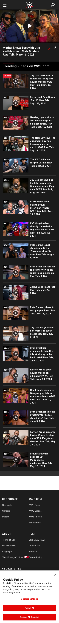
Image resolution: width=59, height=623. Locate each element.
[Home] (30, 4)
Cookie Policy (35, 557)
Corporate (7, 505)
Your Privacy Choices (8, 557)
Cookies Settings (29, 599)
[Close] (55, 574)
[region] (29, 596)
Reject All (29, 608)
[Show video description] (48, 47)
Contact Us (34, 545)
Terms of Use (8, 539)
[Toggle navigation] (4, 5)
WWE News (34, 505)
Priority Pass (35, 522)
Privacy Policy (8, 545)
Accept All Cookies (29, 617)
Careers (6, 511)
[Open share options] (55, 47)
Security (33, 551)
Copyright (7, 551)
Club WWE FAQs (35, 539)
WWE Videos (35, 511)
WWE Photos (35, 516)
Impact (5, 516)
